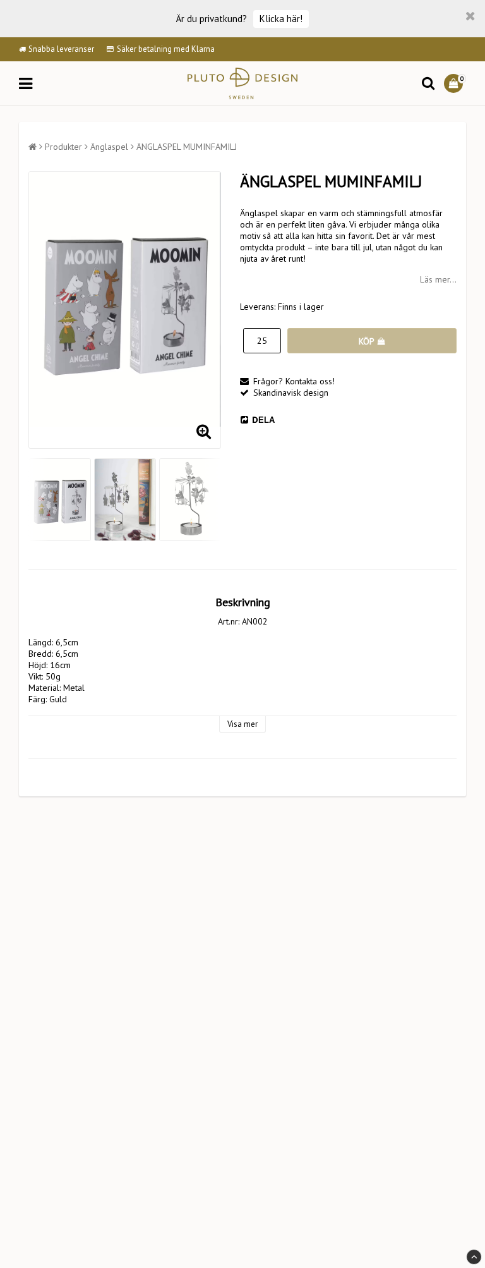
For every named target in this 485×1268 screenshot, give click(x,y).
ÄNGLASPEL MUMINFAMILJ (186, 146)
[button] (455, 83)
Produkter (63, 146)
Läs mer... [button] (438, 279)
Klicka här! (281, 19)
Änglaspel (109, 146)
